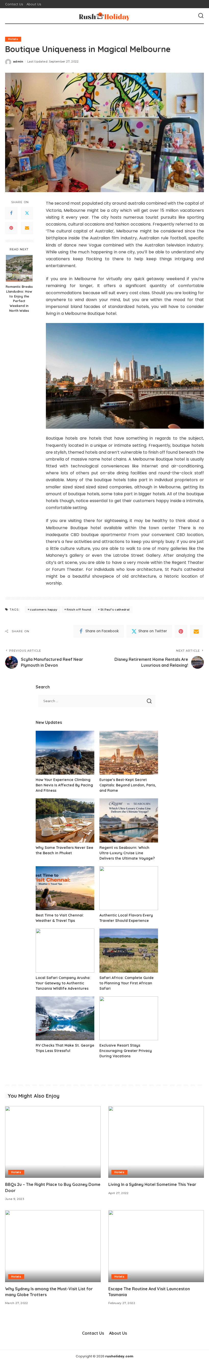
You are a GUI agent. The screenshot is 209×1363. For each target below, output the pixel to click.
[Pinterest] (11, 228)
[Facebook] (11, 213)
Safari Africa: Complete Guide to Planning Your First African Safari (126, 983)
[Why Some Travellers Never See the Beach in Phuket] (65, 820)
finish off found (79, 609)
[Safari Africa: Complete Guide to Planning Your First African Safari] (128, 950)
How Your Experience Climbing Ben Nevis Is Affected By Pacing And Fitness (64, 785)
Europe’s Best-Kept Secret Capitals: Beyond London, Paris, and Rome (127, 785)
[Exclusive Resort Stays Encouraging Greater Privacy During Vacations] (128, 1018)
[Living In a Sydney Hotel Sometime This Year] (156, 1142)
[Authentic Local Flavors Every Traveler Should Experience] (128, 888)
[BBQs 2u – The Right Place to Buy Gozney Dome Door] (53, 1142)
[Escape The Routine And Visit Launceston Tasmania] (156, 1246)
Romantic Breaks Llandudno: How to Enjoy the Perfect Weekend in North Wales (19, 298)
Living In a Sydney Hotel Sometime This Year (152, 1184)
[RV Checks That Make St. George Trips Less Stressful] (65, 1018)
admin (18, 61)
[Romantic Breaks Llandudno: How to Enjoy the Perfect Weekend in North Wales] (19, 268)
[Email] (27, 228)
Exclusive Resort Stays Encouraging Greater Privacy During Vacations (125, 1050)
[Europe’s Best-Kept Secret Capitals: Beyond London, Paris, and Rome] (128, 753)
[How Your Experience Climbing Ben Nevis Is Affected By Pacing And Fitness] (65, 753)
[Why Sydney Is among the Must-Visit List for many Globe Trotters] (53, 1246)
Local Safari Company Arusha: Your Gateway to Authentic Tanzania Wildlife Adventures (63, 983)
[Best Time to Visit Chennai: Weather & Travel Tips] (65, 888)
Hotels (13, 39)
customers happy (43, 609)
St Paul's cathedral (115, 609)
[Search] (201, 15)
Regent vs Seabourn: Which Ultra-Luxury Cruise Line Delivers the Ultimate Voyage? (127, 853)
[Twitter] (27, 213)
